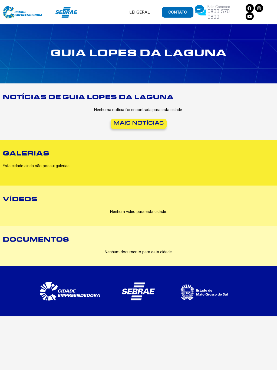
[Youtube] (250, 16)
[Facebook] (250, 8)
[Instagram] (259, 8)
